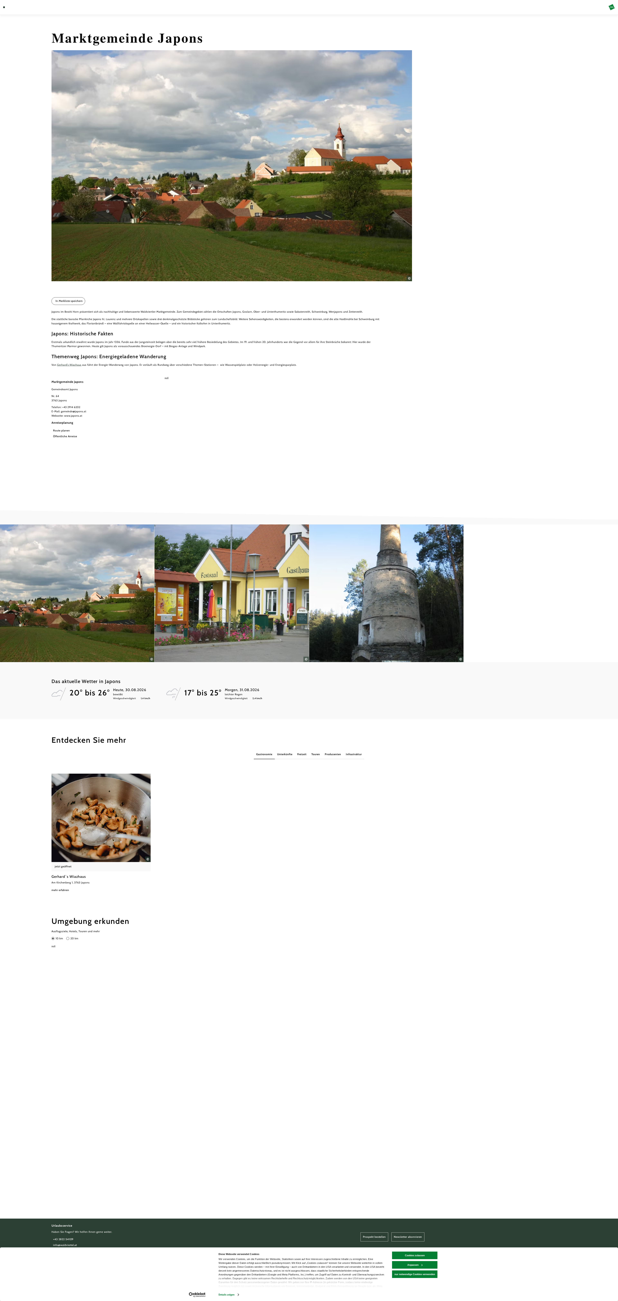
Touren (315, 754)
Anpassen (413, 1264)
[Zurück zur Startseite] (612, 7)
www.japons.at (73, 415)
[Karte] (13, 7)
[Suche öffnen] (22, 7)
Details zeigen (226, 1294)
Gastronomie (264, 754)
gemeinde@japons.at (73, 411)
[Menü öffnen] (4, 7)
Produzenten (333, 754)
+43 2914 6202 (71, 407)
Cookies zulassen (415, 1255)
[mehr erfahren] (101, 833)
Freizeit (302, 754)
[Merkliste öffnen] (18, 7)
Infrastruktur (354, 754)
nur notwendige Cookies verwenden (414, 1274)
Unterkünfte (284, 754)
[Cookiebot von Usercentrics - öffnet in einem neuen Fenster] (197, 1294)
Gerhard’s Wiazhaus (69, 364)
